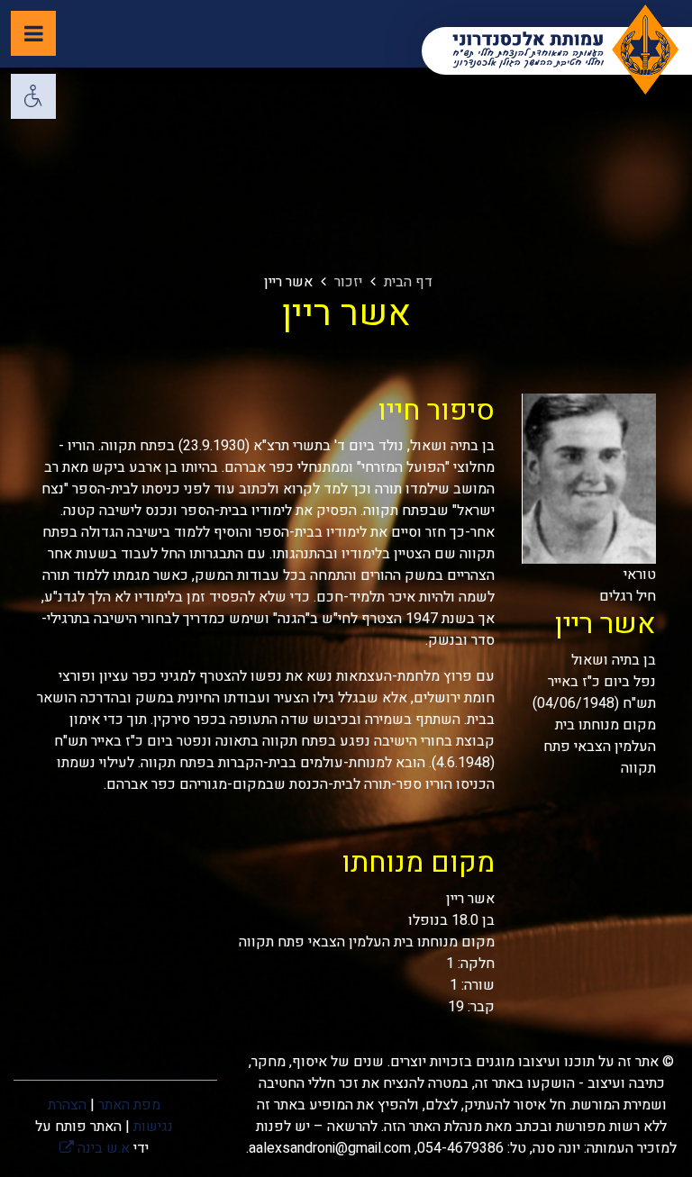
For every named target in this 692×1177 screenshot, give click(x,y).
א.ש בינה (94, 1148)
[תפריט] (33, 33)
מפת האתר (129, 1105)
